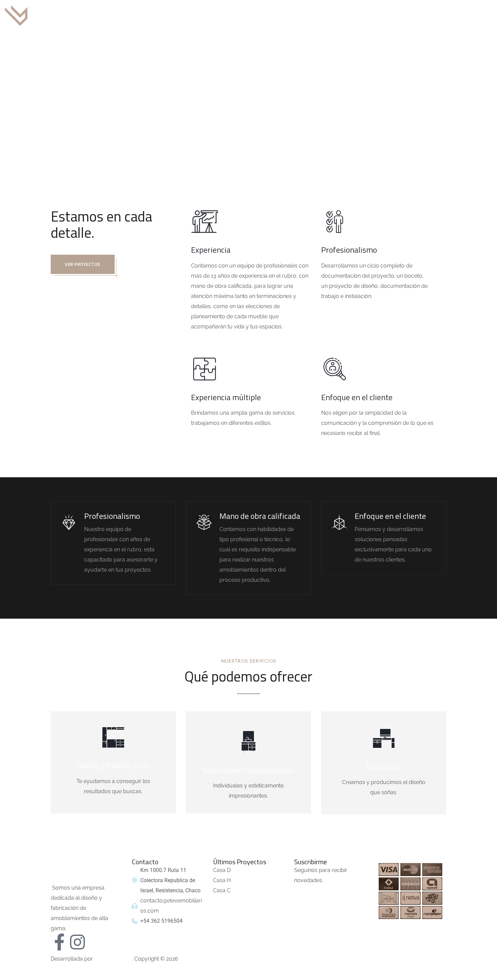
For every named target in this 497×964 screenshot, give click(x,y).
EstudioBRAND (113, 959)
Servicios (296, 15)
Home (220, 112)
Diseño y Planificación (113, 765)
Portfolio (332, 15)
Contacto (368, 15)
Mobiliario (383, 766)
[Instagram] (77, 942)
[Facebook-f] (59, 942)
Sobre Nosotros (252, 15)
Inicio (213, 15)
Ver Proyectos (82, 264)
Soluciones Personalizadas (248, 770)
